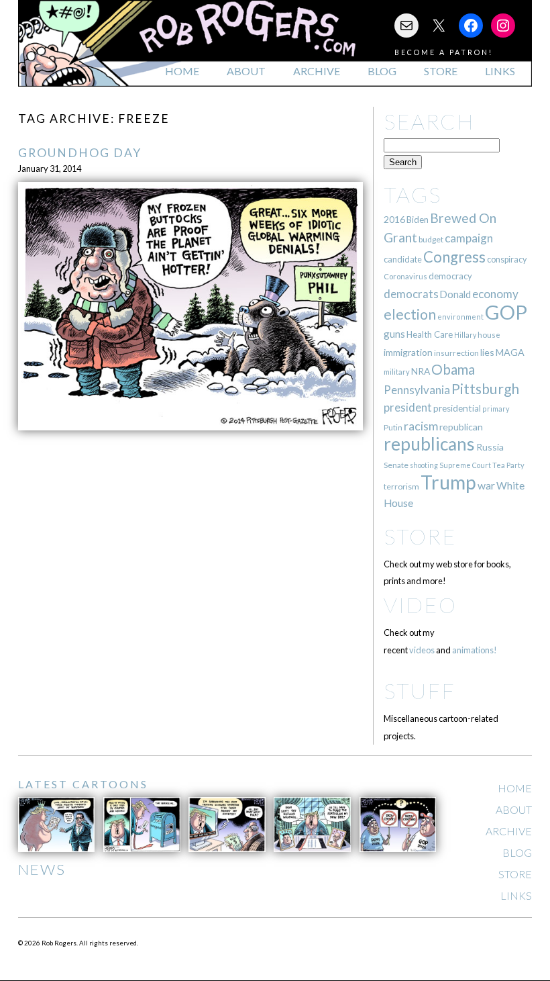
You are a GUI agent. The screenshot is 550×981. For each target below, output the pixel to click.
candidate (403, 259)
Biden (417, 219)
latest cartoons (83, 784)
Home (182, 70)
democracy (450, 276)
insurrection (456, 353)
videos (422, 650)
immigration (408, 352)
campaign (469, 238)
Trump (448, 482)
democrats (411, 294)
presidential (457, 408)
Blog (382, 70)
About (246, 70)
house (489, 334)
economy (495, 294)
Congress (454, 257)
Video (420, 605)
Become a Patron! (443, 52)
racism (421, 426)
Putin (393, 427)
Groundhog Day (80, 153)
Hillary (465, 334)
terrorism (401, 486)
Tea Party (508, 465)
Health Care (429, 334)
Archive (316, 70)
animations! (474, 650)
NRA (420, 371)
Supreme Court (465, 465)
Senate (396, 465)
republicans (429, 444)
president (408, 407)
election (410, 314)
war (486, 485)
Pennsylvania (417, 390)
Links (500, 70)
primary (496, 408)
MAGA (510, 352)
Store (440, 70)
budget (431, 239)
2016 (394, 219)
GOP (506, 312)
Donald (455, 294)
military (397, 371)
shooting (424, 465)
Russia (490, 447)
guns (394, 334)
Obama (453, 369)
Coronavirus (405, 276)
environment (460, 316)
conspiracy (507, 259)
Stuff (419, 691)
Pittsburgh (485, 389)
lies (487, 352)
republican (461, 426)
